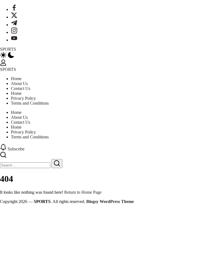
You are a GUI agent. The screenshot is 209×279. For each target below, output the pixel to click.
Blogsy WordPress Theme (110, 201)
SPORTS (8, 49)
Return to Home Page (83, 192)
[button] (104, 55)
